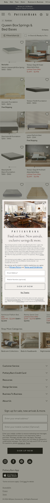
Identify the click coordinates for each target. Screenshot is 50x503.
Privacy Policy (15, 267)
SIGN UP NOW (25, 286)
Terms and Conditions (33, 267)
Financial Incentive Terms (14, 299)
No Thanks (25, 293)
